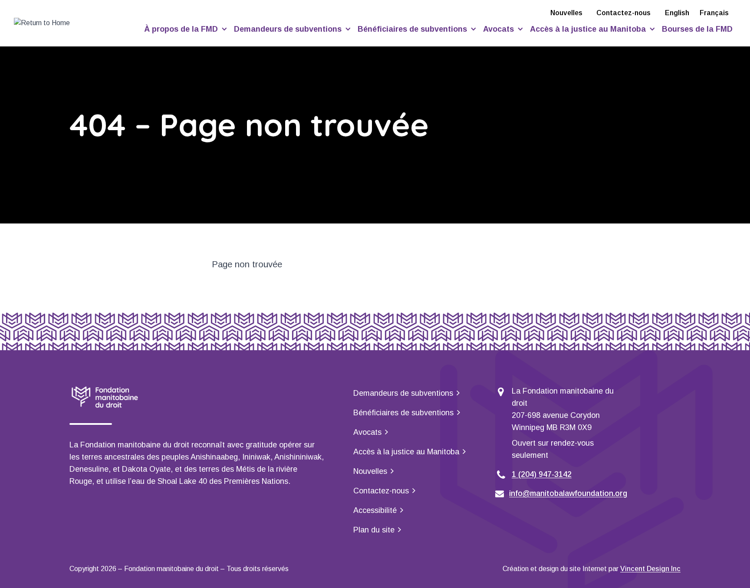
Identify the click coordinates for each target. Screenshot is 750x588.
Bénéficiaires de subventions (413, 29)
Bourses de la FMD (697, 29)
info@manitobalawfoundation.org (568, 493)
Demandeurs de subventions (289, 29)
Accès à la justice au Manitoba (589, 29)
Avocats (499, 29)
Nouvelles (566, 12)
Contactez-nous (623, 12)
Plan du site (374, 530)
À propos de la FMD (182, 29)
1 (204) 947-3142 (542, 474)
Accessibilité (375, 510)
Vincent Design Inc (650, 568)
